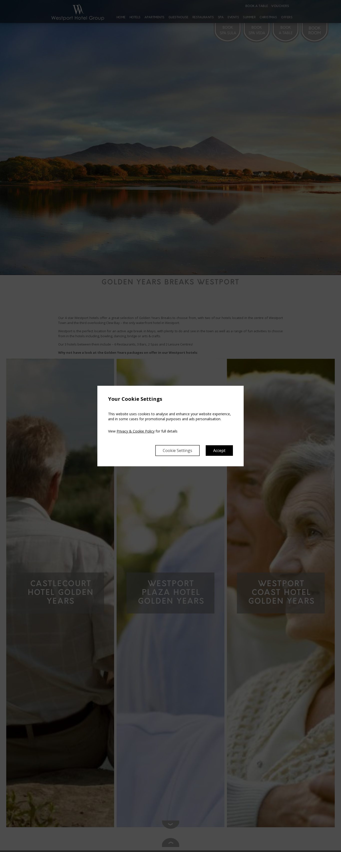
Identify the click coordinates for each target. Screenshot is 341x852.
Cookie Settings (177, 450)
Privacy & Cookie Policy (136, 431)
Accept (219, 450)
